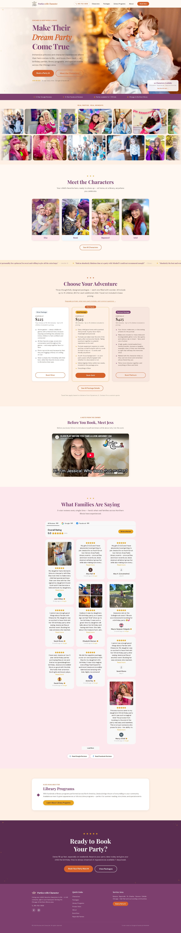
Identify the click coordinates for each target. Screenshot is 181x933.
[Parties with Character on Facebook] (34, 910)
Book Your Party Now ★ (78, 868)
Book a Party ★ (43, 73)
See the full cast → (162, 88)
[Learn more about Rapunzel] (105, 220)
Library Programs (119, 4)
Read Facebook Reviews (103, 756)
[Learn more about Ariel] (135, 220)
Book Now (143, 4)
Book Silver (50, 375)
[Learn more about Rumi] (75, 220)
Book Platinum (131, 375)
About (131, 4)
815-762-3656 (83, 4)
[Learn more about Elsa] (45, 220)
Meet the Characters (69, 73)
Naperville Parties (78, 917)
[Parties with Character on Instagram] (39, 910)
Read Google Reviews (79, 756)
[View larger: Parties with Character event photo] (29, 121)
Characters (96, 4)
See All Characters (90, 247)
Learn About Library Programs (58, 803)
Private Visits (76, 906)
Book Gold (90, 375)
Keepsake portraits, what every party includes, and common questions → (90, 301)
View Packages (106, 869)
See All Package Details (90, 388)
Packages (106, 4)
